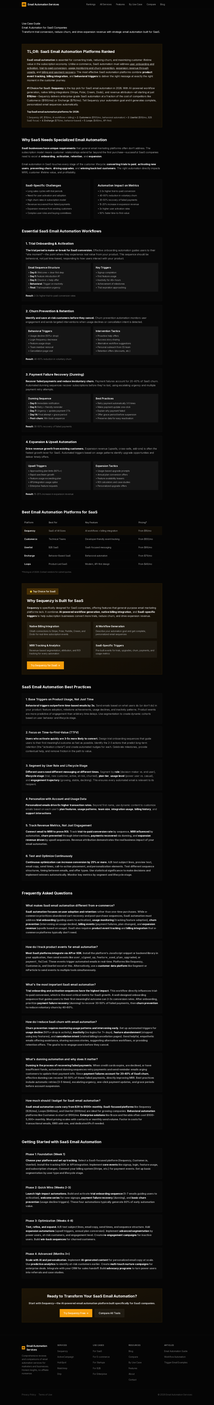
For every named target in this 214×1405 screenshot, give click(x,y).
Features (120, 4)
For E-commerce (101, 1356)
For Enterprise (100, 1374)
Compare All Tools (109, 1313)
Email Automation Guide (176, 1351)
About (132, 1374)
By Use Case (135, 4)
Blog (162, 4)
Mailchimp (62, 1368)
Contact (132, 1379)
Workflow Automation (175, 1356)
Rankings (91, 4)
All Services (106, 4)
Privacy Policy (29, 1394)
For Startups (99, 1362)
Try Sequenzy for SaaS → (45, 665)
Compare (151, 4)
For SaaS (97, 1351)
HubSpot (61, 1362)
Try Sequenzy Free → (76, 1313)
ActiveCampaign (65, 1356)
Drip (59, 1374)
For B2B (97, 1368)
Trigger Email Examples (176, 1362)
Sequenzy (62, 1351)
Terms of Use (45, 1394)
